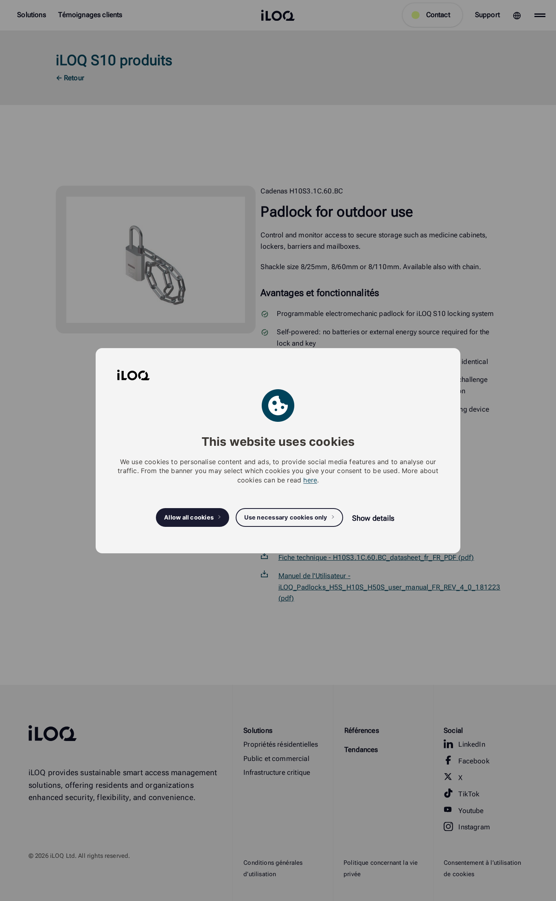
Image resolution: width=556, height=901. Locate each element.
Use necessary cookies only (286, 517)
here (310, 480)
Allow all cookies (189, 517)
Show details (373, 517)
